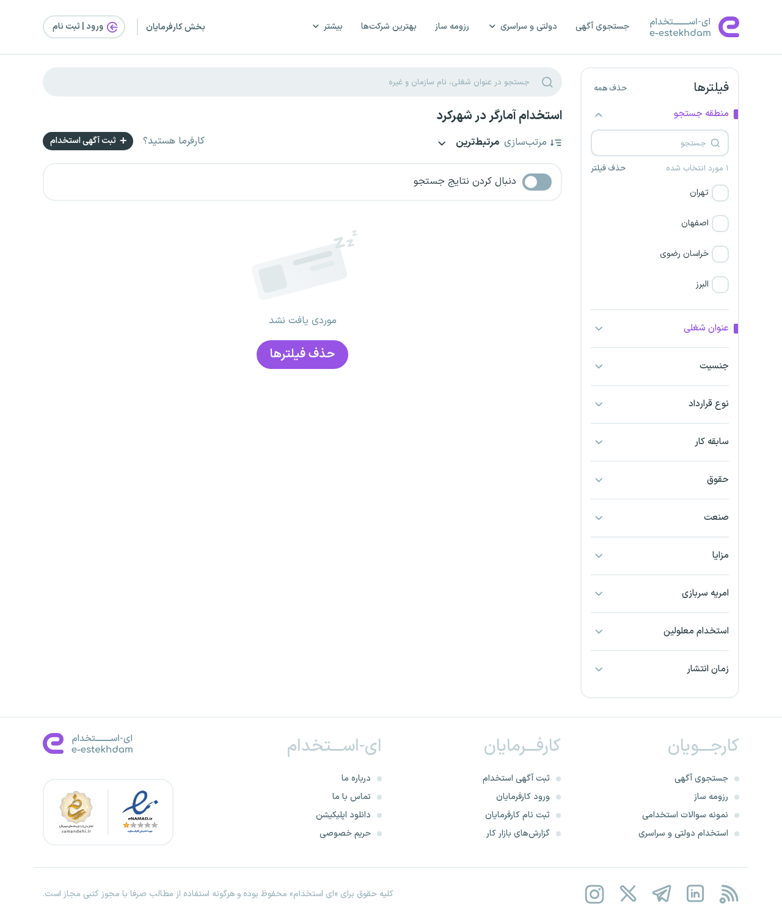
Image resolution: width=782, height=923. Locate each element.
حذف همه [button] (610, 88)
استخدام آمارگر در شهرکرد (499, 116)
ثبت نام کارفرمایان (517, 815)
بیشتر (333, 26)
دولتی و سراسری (528, 26)
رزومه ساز (452, 26)
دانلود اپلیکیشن (343, 815)
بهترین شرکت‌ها (389, 26)
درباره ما (356, 778)
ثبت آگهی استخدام (84, 140)
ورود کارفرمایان (523, 796)
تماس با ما (351, 796)
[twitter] (627, 894)
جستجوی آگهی (602, 26)
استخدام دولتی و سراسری (683, 833)
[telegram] (661, 894)
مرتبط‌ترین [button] (476, 143)
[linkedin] (695, 894)
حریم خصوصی (345, 833)
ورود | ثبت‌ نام (79, 26)
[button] (660, 193)
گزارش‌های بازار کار (518, 833)
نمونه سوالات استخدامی (685, 815)
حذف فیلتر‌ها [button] (302, 354)
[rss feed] (728, 894)
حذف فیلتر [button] (608, 168)
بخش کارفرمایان (175, 27)
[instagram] (594, 894)
